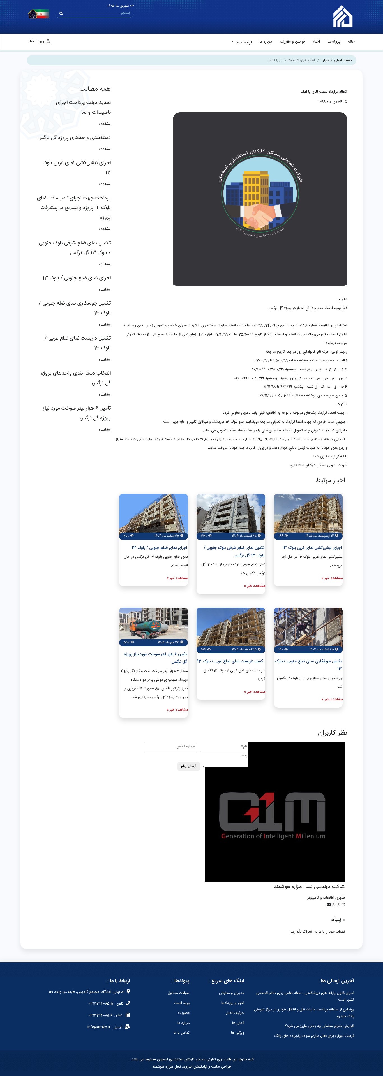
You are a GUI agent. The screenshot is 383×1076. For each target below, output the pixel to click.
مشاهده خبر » (332, 578)
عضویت (184, 1013)
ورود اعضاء (182, 1003)
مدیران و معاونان (231, 993)
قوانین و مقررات (292, 41)
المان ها (238, 1023)
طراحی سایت (220, 1067)
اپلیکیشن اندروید (194, 1067)
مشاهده (105, 124)
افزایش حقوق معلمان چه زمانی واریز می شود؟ (319, 1026)
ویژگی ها (237, 1033)
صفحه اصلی (343, 60)
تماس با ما (182, 1033)
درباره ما (266, 41)
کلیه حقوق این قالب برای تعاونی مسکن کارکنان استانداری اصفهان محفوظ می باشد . (191, 1059)
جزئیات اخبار (235, 1013)
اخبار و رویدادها (232, 1003)
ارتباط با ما (244, 42)
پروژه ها (334, 41)
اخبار (316, 41)
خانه (351, 41)
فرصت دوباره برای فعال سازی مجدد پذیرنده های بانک (314, 1036)
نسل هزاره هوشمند (166, 1067)
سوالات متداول (179, 993)
